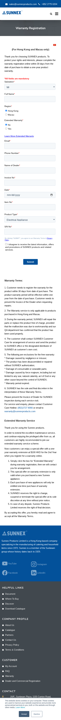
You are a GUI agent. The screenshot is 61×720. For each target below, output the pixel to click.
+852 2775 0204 (49, 4)
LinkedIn (41, 573)
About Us (9, 625)
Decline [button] (37, 714)
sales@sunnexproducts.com (23, 4)
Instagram (42, 564)
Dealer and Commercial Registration (22, 681)
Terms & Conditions (14, 649)
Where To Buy (12, 599)
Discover (9, 603)
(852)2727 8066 (25, 407)
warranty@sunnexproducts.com (20, 411)
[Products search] (51, 14)
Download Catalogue (15, 608)
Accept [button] (24, 714)
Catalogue (10, 630)
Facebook (13, 573)
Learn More (20, 707)
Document (10, 594)
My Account (11, 666)
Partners (9, 635)
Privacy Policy (12, 645)
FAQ (7, 671)
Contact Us (10, 640)
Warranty (9, 676)
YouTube (12, 563)
